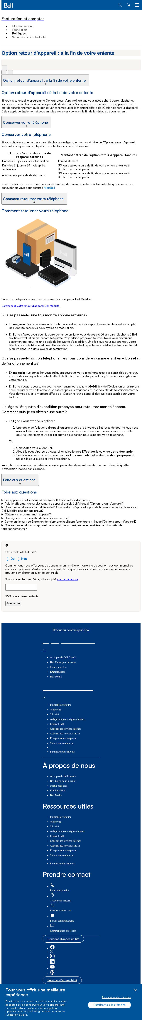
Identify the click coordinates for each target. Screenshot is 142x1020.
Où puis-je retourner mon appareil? (28, 514)
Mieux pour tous (58, 667)
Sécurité (54, 714)
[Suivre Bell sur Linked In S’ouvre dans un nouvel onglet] (52, 963)
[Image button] (4, 72)
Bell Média (56, 676)
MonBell (49, 188)
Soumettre (13, 603)
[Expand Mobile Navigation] (137, 4)
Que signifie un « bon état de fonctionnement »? (37, 518)
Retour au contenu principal (71, 630)
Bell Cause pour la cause (63, 662)
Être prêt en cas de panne (63, 738)
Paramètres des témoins (116, 997)
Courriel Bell (57, 724)
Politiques (19, 33)
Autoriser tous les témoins (109, 1005)
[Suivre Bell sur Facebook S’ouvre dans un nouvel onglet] (52, 948)
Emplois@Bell (57, 671)
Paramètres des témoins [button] (62, 751)
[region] (71, 1002)
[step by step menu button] (10, 72)
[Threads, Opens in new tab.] (52, 973)
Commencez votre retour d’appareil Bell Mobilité (30, 305)
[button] (10, 558)
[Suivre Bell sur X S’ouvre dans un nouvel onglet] (51, 952)
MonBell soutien (22, 26)
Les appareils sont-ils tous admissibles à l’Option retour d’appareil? (47, 500)
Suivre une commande (61, 743)
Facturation (19, 30)
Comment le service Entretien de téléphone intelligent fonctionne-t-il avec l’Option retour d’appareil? (70, 521)
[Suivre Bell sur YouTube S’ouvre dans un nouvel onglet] (52, 968)
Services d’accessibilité (63, 939)
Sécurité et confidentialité (29, 37)
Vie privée (55, 709)
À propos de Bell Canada (63, 657)
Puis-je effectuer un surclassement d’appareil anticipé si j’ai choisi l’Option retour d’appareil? (64, 503)
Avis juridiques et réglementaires (67, 719)
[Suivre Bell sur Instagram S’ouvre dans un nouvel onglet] (52, 957)
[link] (52, 885)
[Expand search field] (120, 4)
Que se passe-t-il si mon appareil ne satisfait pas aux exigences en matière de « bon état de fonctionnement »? (61, 527)
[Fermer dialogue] (135, 990)
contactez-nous (67, 579)
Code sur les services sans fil (65, 733)
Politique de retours (60, 704)
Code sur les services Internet (65, 728)
